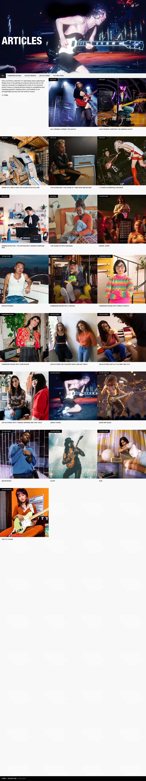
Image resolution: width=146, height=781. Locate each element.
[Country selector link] (140, 4)
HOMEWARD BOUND (14, 75)
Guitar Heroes (30, 75)
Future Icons (58, 75)
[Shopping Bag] (137, 10)
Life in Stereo (44, 75)
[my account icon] (133, 10)
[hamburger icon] (140, 10)
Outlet (135, 4)
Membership (116, 4)
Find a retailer (126, 4)
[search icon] (130, 10)
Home (4, 778)
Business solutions (103, 4)
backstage (12, 778)
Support (124, 10)
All (3, 75)
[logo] (8, 8)
